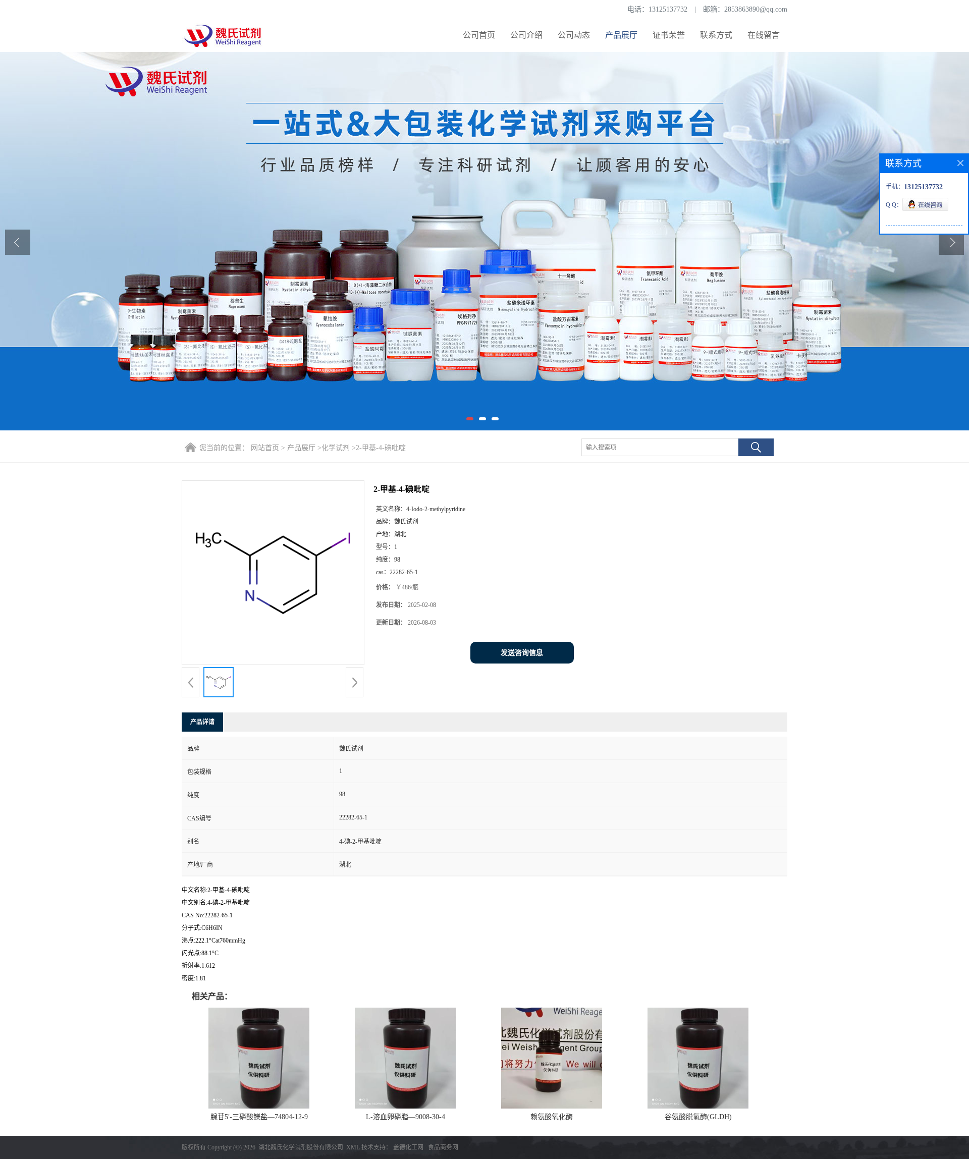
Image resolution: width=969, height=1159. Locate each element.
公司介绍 (526, 35)
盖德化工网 (408, 1147)
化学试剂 (335, 448)
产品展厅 (621, 35)
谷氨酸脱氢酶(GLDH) (698, 1117)
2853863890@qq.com (755, 9)
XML (353, 1147)
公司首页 (479, 35)
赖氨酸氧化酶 (551, 1117)
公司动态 (574, 35)
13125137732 (668, 9)
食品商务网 (443, 1147)
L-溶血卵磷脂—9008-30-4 (405, 1117)
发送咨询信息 (522, 652)
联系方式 (716, 35)
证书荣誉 (669, 35)
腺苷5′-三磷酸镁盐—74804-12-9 (259, 1117)
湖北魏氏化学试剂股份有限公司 (300, 1147)
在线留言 (763, 35)
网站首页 (265, 448)
